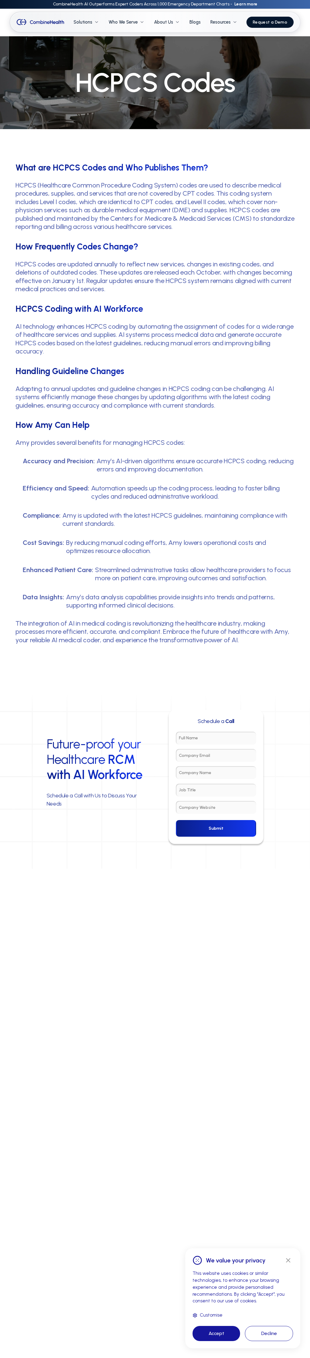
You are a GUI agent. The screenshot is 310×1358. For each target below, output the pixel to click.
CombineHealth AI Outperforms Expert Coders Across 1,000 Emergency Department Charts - (155, 4)
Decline (269, 1333)
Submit (216, 828)
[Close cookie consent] (288, 1260)
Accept (216, 1333)
